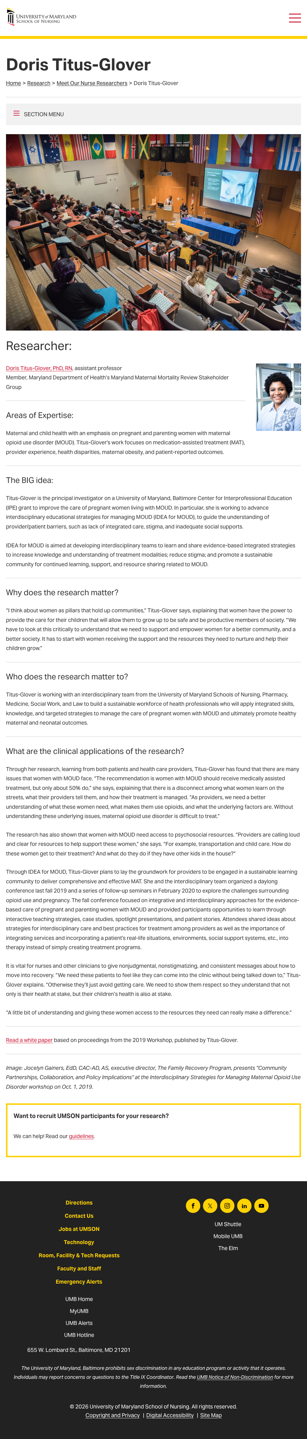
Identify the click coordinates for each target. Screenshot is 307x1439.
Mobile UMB (228, 1236)
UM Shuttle (228, 1224)
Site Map (211, 1415)
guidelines (81, 1136)
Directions (79, 1202)
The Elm (228, 1248)
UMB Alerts (79, 1323)
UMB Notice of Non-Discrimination (235, 1377)
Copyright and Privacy (112, 1415)
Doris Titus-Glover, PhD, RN (39, 368)
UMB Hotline (79, 1335)
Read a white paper (29, 1040)
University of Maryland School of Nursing (43, 10)
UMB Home (79, 1299)
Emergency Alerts (79, 1281)
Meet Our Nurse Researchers (92, 83)
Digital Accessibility (170, 1415)
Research (38, 83)
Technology (79, 1242)
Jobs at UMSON (79, 1229)
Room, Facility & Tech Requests (79, 1255)
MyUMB (79, 1311)
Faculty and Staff (79, 1268)
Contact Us (79, 1215)
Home (13, 83)
